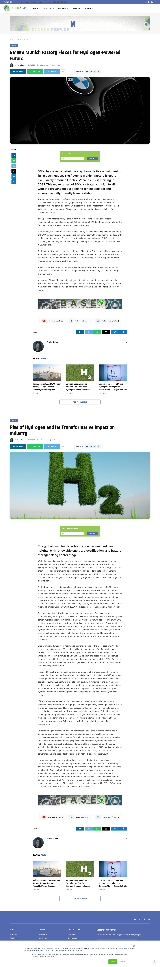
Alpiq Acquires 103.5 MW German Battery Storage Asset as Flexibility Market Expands (47, 386)
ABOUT (88, 8)
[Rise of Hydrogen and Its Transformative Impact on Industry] (80, 485)
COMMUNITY (77, 8)
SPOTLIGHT (47, 8)
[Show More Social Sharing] (63, 71)
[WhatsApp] (13, 160)
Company (42, 929)
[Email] (13, 171)
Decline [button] (122, 962)
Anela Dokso (21, 65)
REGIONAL (62, 8)
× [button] (134, 945)
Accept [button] (112, 962)
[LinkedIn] (13, 155)
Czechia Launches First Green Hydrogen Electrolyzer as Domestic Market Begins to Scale (42, 2)
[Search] (155, 8)
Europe (25, 39)
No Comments (43, 65)
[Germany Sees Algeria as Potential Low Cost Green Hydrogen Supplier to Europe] (80, 372)
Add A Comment (80, 402)
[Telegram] (13, 176)
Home (19, 39)
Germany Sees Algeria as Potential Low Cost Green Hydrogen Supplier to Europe (78, 386)
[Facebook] (13, 181)
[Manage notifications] (154, 962)
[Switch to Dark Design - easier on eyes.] (151, 8)
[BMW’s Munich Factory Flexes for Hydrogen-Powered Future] (80, 110)
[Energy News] (15, 8)
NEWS (35, 8)
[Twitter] (13, 166)
